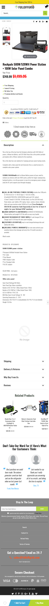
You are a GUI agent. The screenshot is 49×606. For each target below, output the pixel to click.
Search (24, 527)
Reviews (7, 385)
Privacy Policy (38, 513)
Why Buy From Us (11, 377)
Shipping (7, 361)
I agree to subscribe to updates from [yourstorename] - (25, 513)
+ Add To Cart (19, 602)
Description (9, 144)
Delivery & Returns (12, 369)
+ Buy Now (39, 602)
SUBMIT (42, 509)
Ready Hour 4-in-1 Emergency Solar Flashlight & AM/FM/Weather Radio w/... (10, 423)
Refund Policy (25, 538)
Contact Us (24, 533)
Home (3, 21)
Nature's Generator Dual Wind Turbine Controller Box (29, 421)
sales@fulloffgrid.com (26, 557)
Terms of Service (24, 544)
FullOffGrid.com (22, 589)
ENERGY (9, 21)
